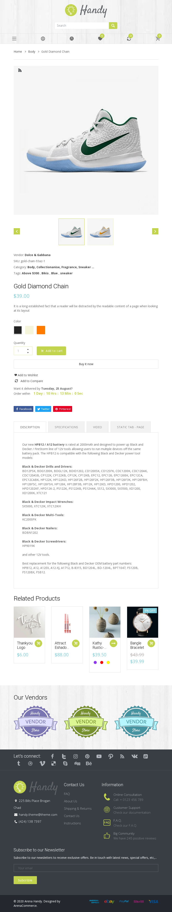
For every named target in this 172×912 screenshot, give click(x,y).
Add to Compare (32, 381)
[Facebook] (52, 756)
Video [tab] (97, 427)
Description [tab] (30, 427)
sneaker (66, 273)
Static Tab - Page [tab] (130, 427)
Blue (54, 273)
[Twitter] (64, 756)
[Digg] (77, 763)
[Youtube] (99, 756)
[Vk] (134, 756)
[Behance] (89, 763)
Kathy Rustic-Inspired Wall (99, 650)
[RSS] (122, 756)
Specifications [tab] (66, 427)
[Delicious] (54, 763)
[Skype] (65, 763)
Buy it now (86, 364)
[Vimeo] (42, 763)
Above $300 (30, 273)
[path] (111, 756)
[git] (146, 756)
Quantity (19, 343)
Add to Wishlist (28, 375)
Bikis (45, 273)
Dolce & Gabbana (38, 255)
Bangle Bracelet (137, 645)
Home (18, 51)
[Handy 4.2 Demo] (86, 11)
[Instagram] (76, 756)
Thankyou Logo (25, 645)
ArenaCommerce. (25, 906)
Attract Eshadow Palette (62, 647)
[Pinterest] (87, 756)
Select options (113, 643)
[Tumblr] (18, 763)
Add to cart (53, 351)
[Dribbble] (30, 763)
